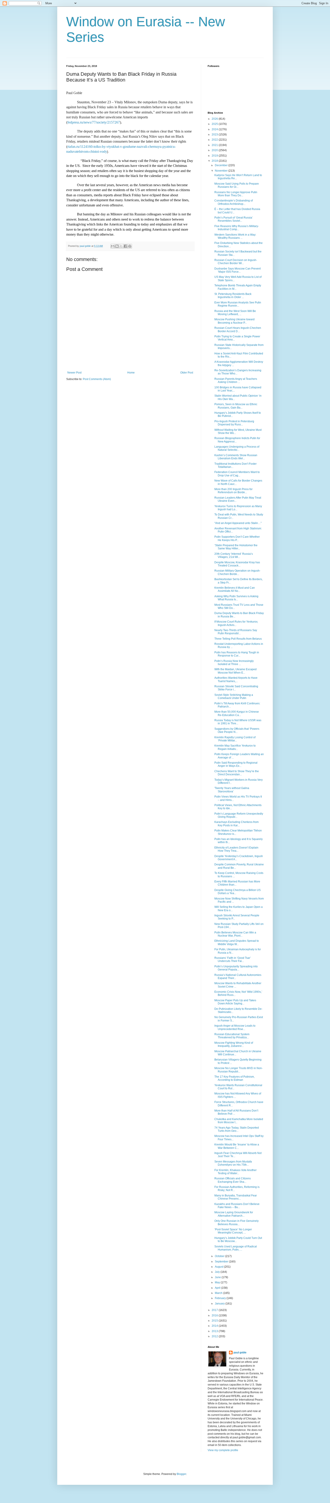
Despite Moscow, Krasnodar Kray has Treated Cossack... (237, 564)
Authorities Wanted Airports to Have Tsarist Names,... (235, 679)
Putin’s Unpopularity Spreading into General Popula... (236, 968)
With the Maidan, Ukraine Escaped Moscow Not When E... (235, 671)
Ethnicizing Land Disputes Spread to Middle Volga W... (236, 942)
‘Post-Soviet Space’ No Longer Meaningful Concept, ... (233, 1231)
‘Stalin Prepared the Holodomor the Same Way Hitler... (235, 547)
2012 (215, 1336)
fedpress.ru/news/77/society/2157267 (93, 122)
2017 (215, 1310)
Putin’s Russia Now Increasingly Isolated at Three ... (234, 662)
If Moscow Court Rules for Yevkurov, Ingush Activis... (236, 623)
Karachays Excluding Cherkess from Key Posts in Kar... (236, 823)
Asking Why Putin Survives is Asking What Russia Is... (236, 598)
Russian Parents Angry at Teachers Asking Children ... (235, 380)
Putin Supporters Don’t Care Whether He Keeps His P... (237, 538)
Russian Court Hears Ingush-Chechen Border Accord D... (237, 329)
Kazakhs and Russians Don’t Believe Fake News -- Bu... (237, 1205)
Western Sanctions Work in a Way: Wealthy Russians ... (235, 236)
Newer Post (74, 372)
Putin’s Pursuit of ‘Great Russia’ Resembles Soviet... (233, 219)
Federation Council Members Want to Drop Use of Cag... (237, 474)
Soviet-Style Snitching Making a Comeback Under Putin (233, 696)
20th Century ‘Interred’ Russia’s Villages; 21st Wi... (233, 555)
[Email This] (112, 246)
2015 (215, 1320)
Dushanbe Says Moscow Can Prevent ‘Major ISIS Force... (237, 270)
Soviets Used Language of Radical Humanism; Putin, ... (235, 1248)
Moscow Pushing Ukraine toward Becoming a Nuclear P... (234, 321)
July (217, 1271)
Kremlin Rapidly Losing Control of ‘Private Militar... (234, 739)
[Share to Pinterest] (130, 246)
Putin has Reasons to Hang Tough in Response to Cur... (236, 654)
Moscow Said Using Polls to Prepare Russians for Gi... (236, 185)
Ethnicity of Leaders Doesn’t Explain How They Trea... (236, 849)
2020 (215, 150)
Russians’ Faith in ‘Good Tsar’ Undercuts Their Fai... (232, 959)
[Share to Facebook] (125, 246)
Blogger (181, 1474)
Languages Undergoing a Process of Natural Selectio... (236, 448)
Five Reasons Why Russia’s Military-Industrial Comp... (236, 228)
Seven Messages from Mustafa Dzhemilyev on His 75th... (233, 1163)
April (218, 1287)
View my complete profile (223, 1450)
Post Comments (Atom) (97, 379)
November (221, 170)
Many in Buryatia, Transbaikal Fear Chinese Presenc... (235, 1197)
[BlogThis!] (117, 246)
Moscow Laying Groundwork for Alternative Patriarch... (233, 1214)
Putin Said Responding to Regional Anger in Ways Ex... (235, 764)
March (219, 1293)
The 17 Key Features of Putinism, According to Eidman (234, 1078)
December (221, 165)
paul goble (239, 1352)
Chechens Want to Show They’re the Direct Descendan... (236, 773)
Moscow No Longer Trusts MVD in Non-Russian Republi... (238, 1070)
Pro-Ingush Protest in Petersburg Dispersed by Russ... (234, 423)
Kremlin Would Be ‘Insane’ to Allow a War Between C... (236, 1146)
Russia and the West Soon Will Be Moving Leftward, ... (235, 312)
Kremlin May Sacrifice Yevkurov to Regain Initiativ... (235, 747)
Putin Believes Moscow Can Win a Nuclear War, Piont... (235, 934)
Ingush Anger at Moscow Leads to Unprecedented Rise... (234, 1027)
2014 (215, 1325)
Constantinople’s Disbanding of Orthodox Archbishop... (233, 202)
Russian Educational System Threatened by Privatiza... (231, 1036)
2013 (215, 1331)
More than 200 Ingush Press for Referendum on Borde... (233, 491)
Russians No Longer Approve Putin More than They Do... (235, 194)
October (220, 1256)
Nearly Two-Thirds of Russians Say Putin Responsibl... (235, 632)
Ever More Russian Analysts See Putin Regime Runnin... (237, 304)
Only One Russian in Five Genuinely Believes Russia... (236, 1222)
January (220, 1303)
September (222, 1261)
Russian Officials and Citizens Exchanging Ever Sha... (232, 1180)
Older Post (186, 372)
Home (131, 372)
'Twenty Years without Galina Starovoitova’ (231, 790)
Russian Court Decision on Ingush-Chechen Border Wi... (235, 262)
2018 (215, 160)
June (218, 1277)
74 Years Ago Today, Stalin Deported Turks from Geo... (236, 1129)
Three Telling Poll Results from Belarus (238, 638)
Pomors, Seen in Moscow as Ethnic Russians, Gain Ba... (235, 406)
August (219, 1266)
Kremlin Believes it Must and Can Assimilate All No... (234, 589)
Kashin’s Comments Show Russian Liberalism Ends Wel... (235, 457)
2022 (215, 139)
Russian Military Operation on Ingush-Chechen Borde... (237, 572)
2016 (215, 1315)
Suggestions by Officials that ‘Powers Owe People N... (236, 730)
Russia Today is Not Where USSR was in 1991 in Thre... (237, 722)
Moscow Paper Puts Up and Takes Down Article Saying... (235, 1002)
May (218, 1282)
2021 (215, 145)
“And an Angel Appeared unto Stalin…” (238, 523)
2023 (215, 134)
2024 (215, 129)
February (221, 1298)
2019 (215, 155)
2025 (215, 124)
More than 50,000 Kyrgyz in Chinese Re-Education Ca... (236, 713)
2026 (215, 118)
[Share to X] (121, 246)
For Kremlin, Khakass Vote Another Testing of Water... (235, 1172)
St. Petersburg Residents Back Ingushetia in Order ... (232, 295)
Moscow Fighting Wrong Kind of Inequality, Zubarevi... (233, 1044)
